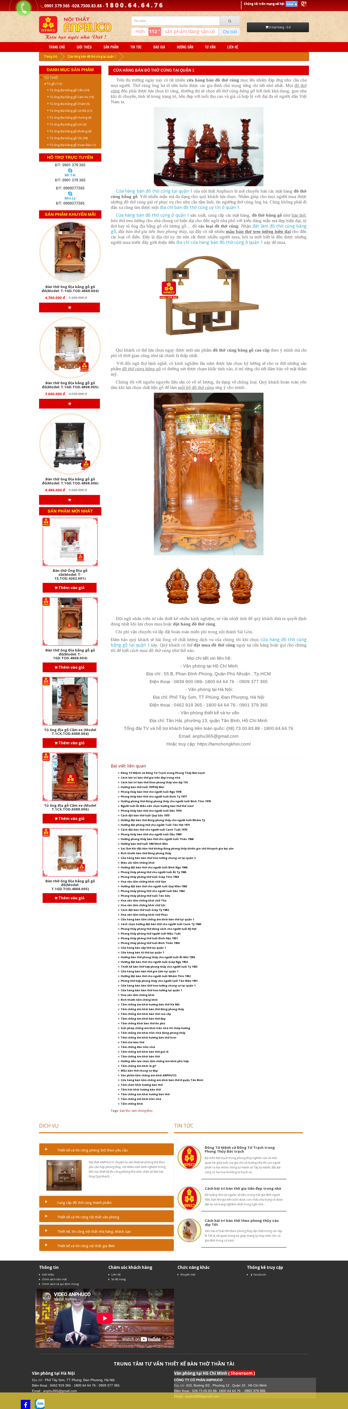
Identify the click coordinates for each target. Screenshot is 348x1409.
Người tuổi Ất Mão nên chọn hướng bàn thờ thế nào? (157, 806)
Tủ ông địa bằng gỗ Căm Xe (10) (71, 97)
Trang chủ (57, 47)
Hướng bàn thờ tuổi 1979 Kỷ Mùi (142, 787)
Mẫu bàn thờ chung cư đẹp (139, 1070)
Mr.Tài (70, 175)
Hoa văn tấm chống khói (137, 995)
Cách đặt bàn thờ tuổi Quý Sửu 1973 (145, 815)
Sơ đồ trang (118, 1279)
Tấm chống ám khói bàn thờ (140, 1056)
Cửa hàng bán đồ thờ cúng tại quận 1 (91, 56)
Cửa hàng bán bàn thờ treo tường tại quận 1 (151, 990)
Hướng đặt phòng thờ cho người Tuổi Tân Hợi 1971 (155, 825)
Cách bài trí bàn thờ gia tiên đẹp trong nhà (150, 777)
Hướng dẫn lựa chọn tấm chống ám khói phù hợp (155, 1061)
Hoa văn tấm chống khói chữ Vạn (143, 881)
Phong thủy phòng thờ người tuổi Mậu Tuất (151, 933)
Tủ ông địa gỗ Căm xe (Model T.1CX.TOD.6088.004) (70, 731)
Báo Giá (159, 47)
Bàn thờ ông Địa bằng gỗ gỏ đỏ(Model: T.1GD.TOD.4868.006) (70, 481)
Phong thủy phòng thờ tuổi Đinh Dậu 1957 (149, 938)
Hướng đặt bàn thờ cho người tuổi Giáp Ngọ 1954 (154, 962)
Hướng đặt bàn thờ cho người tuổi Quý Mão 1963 (154, 886)
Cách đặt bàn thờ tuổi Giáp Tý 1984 (145, 910)
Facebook (260, 1274)
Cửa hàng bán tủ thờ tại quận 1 (142, 952)
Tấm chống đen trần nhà (138, 1047)
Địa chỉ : (38, 1380)
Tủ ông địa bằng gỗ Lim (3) (67, 124)
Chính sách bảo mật (54, 1279)
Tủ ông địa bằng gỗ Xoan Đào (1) (72, 145)
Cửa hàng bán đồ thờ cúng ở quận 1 (152, 215)
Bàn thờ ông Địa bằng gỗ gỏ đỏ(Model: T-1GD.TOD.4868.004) (70, 288)
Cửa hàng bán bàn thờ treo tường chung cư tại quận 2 (158, 858)
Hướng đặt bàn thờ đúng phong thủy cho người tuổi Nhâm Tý (163, 820)
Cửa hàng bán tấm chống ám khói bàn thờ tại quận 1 (157, 919)
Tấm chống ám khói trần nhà (141, 1099)
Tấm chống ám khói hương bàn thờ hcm (148, 1037)
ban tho (125, 1111)
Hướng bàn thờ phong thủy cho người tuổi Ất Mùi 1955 (158, 957)
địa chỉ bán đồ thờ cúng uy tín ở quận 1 (199, 207)
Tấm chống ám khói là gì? (138, 1066)
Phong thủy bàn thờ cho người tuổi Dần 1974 (151, 810)
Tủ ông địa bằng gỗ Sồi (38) (68, 138)
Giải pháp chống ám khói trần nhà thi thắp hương (155, 1028)
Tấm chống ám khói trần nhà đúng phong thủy (153, 1032)
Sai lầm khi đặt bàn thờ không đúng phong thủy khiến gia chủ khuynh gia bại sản (177, 848)
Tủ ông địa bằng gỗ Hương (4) (69, 117)
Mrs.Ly (70, 198)
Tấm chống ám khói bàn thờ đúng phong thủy (152, 1009)
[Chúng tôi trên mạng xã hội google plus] (304, 4)
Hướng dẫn (185, 47)
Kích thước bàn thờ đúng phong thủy (146, 853)
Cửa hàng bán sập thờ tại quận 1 (143, 947)
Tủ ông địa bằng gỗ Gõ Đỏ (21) (70, 110)
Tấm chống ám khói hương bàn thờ (145, 1094)
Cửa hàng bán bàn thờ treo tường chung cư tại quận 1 (158, 985)
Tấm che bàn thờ (132, 1042)
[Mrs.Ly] (70, 193)
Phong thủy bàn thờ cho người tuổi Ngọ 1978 (151, 791)
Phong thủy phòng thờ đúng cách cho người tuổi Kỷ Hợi (158, 929)
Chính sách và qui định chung (60, 1284)
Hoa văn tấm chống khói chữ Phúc (144, 914)
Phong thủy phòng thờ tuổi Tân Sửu (145, 895)
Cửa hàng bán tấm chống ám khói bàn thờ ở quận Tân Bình (162, 1080)
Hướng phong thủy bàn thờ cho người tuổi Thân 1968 (157, 839)
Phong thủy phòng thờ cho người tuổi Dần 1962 (153, 891)
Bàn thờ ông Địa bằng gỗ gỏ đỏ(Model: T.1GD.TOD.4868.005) (70, 384)
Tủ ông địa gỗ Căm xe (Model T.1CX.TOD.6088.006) (70, 807)
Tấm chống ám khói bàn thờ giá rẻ (145, 1051)
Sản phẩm (111, 47)
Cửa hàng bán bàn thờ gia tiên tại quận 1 (149, 971)
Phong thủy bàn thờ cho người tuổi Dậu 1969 (151, 834)
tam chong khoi (142, 1111)
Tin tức (136, 47)
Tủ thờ (51, 77)
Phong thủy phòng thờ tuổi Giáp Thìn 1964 (150, 877)
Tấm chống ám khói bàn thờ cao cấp (146, 1014)
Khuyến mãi (187, 1274)
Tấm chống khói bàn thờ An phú (143, 1023)
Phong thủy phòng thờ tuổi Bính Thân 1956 (150, 943)
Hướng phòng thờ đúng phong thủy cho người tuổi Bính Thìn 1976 (166, 801)
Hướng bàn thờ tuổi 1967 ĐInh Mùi (144, 843)
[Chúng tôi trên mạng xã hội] (292, 4)
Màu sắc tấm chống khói (138, 862)
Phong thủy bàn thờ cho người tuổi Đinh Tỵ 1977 (154, 796)
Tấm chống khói (132, 1103)
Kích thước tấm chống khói (139, 999)
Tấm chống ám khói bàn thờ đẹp (143, 1018)
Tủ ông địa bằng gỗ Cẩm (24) (68, 90)
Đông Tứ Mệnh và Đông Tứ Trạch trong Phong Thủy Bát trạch (163, 773)
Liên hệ (232, 47)
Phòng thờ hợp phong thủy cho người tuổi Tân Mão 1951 (159, 980)
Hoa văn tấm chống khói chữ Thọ (143, 900)
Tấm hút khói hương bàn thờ (141, 1089)
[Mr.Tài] (70, 170)
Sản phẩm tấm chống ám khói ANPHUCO (148, 1075)
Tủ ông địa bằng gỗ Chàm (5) (69, 104)
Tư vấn (210, 47)
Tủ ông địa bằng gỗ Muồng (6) (69, 131)
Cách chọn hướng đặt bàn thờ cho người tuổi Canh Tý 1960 (161, 924)
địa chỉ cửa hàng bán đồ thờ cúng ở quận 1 (219, 242)
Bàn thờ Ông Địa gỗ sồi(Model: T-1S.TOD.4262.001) (70, 574)
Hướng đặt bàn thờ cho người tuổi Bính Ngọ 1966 (154, 867)
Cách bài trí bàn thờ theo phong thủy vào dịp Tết (154, 782)
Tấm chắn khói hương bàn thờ (142, 1084)
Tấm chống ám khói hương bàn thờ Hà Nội (150, 1004)
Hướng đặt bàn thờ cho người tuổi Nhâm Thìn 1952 (156, 976)
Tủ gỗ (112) (53, 84)
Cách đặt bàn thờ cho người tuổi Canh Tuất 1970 (154, 829)
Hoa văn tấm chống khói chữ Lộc (143, 905)
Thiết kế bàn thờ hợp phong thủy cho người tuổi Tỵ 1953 (159, 966)
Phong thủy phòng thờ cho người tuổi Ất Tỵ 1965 (153, 872)
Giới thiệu (84, 47)
